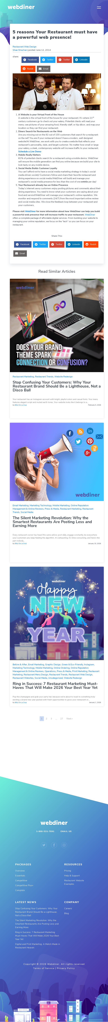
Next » (70, 718)
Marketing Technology (40, 505)
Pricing (67, 870)
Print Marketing (79, 671)
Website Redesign (63, 376)
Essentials (20, 875)
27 (61, 718)
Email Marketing (21, 505)
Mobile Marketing (61, 505)
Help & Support (72, 875)
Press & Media (52, 508)
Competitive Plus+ (24, 885)
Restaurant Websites (23, 678)
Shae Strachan (20, 50)
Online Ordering (62, 667)
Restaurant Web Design (24, 46)
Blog (66, 913)
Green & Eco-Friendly (72, 664)
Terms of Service (43, 968)
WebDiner (30, 211)
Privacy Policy (66, 968)
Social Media (27, 512)
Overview (20, 870)
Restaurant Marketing (23, 376)
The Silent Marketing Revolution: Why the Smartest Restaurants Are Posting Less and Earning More (52, 521)
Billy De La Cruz (21, 405)
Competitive (21, 880)
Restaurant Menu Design (36, 674)
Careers (68, 908)
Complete (20, 890)
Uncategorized (55, 678)
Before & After (20, 664)
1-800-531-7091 (45, 831)
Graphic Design (53, 664)
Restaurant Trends (44, 376)
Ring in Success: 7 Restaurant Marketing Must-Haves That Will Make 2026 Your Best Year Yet (55, 685)
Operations (50, 671)
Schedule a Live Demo (29, 151)
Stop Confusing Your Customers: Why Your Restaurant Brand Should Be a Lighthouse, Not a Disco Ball (57, 386)
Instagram (89, 664)
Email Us (66, 831)
